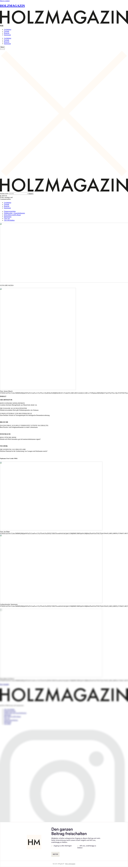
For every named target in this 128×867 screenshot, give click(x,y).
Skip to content (5, 1)
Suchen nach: (4, 193)
